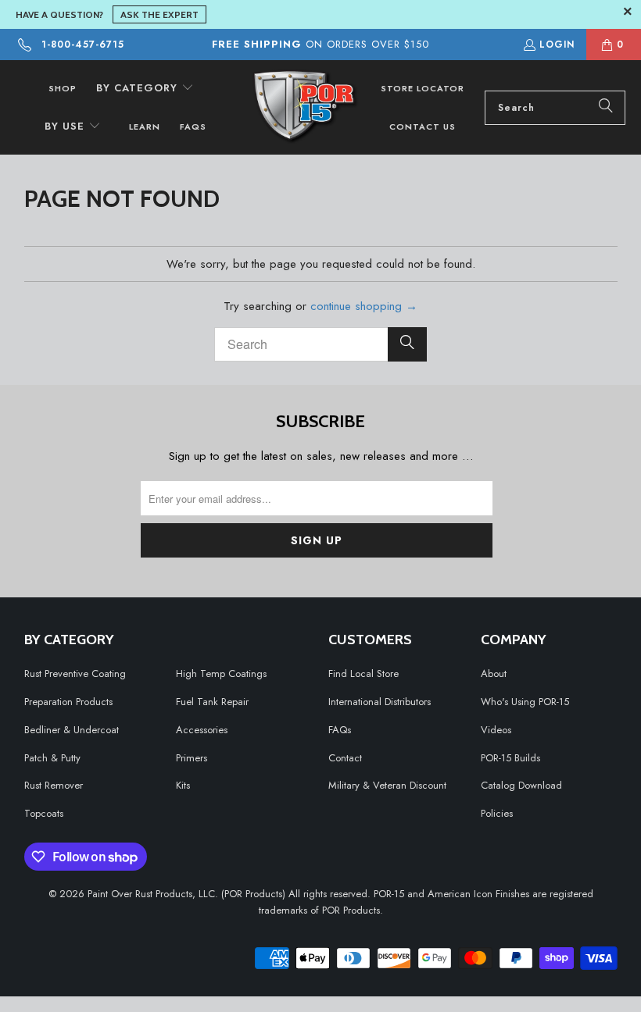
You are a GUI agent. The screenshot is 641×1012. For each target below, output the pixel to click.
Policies (497, 813)
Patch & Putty (52, 757)
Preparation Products (68, 701)
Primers (191, 757)
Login (557, 44)
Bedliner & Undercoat (71, 729)
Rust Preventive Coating (75, 673)
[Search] (605, 108)
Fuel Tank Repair (212, 701)
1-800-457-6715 (82, 44)
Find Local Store (363, 673)
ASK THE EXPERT (159, 14)
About (494, 673)
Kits (183, 785)
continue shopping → (363, 306)
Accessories (201, 729)
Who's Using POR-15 (525, 701)
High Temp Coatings (221, 673)
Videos (496, 729)
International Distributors (379, 701)
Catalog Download (521, 785)
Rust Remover (53, 785)
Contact (345, 757)
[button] (145, 88)
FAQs (339, 729)
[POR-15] (305, 107)
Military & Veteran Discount (387, 785)
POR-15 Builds (510, 757)
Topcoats (43, 813)
